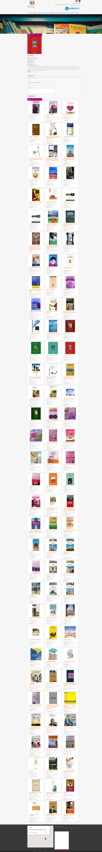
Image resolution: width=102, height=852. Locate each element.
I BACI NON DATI (32, 420)
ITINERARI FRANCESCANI (51, 617)
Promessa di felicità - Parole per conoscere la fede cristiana (69, 225)
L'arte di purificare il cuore (69, 136)
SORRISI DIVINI (49, 486)
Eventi (57, 12)
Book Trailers (70, 12)
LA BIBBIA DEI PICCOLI (51, 661)
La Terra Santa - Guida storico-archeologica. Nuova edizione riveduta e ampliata (69, 509)
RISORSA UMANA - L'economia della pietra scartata (70, 531)
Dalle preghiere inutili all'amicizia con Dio (51, 377)
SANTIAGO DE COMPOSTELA (35, 617)
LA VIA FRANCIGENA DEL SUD (69, 595)
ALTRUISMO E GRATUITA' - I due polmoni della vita (69, 771)
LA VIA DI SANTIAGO (50, 573)
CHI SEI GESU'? (32, 661)
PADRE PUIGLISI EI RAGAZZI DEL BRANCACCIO (35, 509)
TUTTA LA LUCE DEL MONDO (69, 464)
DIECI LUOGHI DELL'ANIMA (34, 639)
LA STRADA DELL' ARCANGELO (53, 595)
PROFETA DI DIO (49, 683)
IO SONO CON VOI (67, 639)
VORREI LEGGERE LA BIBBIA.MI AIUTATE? (35, 312)
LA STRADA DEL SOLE (51, 180)
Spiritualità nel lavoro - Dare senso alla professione (69, 377)
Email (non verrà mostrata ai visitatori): (34, 82)
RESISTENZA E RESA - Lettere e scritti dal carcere (35, 793)
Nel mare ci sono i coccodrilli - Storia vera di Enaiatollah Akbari (35, 290)
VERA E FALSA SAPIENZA (68, 398)
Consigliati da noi (41, 12)
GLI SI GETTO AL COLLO (34, 114)
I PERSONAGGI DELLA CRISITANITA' (33, 684)
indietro (29, 71)
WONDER (48, 267)
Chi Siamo (30, 12)
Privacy (56, 830)
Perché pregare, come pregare (36, 201)
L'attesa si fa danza (33, 355)
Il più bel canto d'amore (51, 398)
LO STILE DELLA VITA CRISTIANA (33, 815)
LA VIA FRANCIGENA (50, 551)
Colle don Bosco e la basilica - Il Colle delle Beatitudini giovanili (69, 159)
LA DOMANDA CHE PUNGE (69, 661)
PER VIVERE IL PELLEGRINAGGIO (33, 596)
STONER (31, 486)
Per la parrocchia (50, 12)
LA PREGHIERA (49, 464)
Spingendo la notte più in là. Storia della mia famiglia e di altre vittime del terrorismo (52, 159)
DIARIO (64, 486)
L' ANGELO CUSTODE (68, 726)
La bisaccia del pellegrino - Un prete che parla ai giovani (35, 377)
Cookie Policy (61, 830)
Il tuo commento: (31, 87)
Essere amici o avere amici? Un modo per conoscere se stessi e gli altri (36, 159)
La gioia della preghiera (51, 201)
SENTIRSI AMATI (66, 289)
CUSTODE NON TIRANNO (51, 530)
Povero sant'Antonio (33, 136)
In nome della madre (67, 267)
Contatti (76, 12)
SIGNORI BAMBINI (50, 114)
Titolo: (29, 85)
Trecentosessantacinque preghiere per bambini (51, 224)
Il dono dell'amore (67, 333)
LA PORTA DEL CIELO (68, 617)
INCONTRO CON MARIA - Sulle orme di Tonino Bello (52, 793)
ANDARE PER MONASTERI (51, 639)
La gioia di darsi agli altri (34, 333)
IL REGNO (31, 770)
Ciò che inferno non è (68, 245)
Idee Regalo (63, 12)
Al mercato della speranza (52, 355)
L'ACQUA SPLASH (33, 442)
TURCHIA (31, 551)
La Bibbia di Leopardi (33, 223)
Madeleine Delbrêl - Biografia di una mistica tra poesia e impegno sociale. (52, 247)
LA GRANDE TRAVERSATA (51, 442)
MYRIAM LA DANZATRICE (68, 442)
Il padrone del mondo (33, 180)
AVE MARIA (31, 464)
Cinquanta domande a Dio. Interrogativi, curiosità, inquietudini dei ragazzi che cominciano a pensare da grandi (35, 248)
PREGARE (65, 792)
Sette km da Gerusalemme (35, 267)
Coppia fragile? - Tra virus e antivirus (52, 312)
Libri (35, 12)
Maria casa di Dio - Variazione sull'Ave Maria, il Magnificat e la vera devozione (53, 137)
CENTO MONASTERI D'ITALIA (35, 573)
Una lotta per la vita (67, 180)
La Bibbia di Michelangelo (68, 201)
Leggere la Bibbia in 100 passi (52, 333)
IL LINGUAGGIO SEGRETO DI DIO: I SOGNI (52, 771)
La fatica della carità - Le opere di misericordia (34, 399)
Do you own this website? (33, 832)
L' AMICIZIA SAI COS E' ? (34, 748)
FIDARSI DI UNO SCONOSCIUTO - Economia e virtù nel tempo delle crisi (70, 684)
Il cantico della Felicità (68, 114)
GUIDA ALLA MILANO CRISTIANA (67, 552)
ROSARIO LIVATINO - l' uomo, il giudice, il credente (53, 815)
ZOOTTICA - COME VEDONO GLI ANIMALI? (52, 421)
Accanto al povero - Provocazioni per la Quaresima (70, 312)
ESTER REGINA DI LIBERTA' (52, 748)
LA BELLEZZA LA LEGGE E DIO (35, 705)
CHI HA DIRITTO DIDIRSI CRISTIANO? (68, 815)
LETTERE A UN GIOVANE (51, 726)
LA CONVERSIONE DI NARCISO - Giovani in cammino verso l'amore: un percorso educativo (52, 707)
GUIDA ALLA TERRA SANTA (69, 573)
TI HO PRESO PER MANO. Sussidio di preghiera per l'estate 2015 (34, 728)
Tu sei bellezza (66, 355)
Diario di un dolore (50, 289)
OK (45, 832)
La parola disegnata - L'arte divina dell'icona (52, 509)
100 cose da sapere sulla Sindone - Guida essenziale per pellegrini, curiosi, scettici (35, 531)
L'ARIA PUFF (66, 420)
